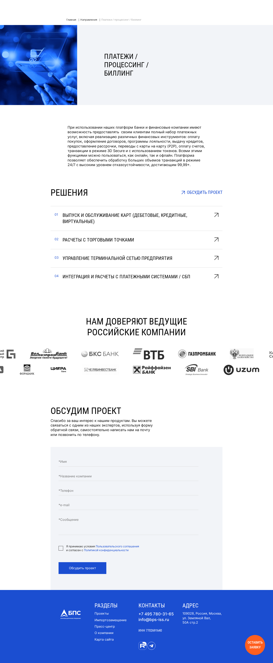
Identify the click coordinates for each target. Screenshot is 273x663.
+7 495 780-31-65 (156, 614)
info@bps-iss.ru (153, 619)
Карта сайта (104, 639)
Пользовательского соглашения (117, 546)
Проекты (102, 613)
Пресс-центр (105, 626)
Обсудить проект (82, 568)
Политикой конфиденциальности (106, 550)
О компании (104, 633)
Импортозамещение (111, 620)
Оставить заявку (255, 644)
